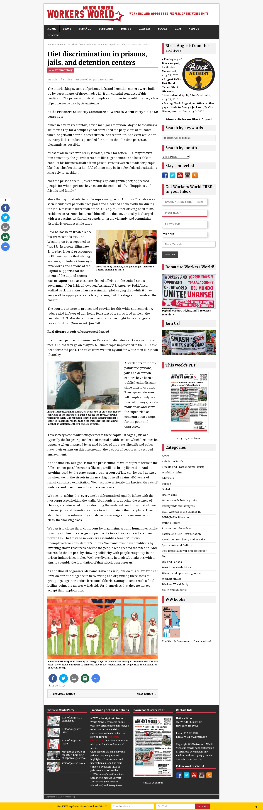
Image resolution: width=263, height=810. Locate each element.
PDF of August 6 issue (71, 742)
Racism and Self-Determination (181, 534)
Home (51, 28)
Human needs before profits (179, 500)
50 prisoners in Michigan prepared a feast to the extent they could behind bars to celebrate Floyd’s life (102, 663)
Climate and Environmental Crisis (183, 467)
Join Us (126, 28)
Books (162, 28)
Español (85, 28)
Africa (165, 455)
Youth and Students (174, 589)
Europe (166, 483)
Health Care (169, 495)
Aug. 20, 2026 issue (189, 438)
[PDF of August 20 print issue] (53, 723)
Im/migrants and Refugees (178, 506)
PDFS (178, 28)
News (67, 28)
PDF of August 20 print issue (72, 719)
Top (164, 556)
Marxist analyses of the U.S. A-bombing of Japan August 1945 (74, 755)
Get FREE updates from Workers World (82, 806)
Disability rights (172, 472)
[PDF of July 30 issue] (53, 769)
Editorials (168, 478)
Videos (194, 28)
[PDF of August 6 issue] (53, 746)
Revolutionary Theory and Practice (184, 539)
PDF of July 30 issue (73, 763)
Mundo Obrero (171, 522)
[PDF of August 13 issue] (53, 735)
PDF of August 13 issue (72, 731)
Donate (53, 35)
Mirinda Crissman (65, 79)
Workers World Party (175, 584)
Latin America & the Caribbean (181, 511)
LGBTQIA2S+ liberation (176, 517)
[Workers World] (131, 14)
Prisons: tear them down (177, 528)
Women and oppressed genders (181, 573)
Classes (144, 28)
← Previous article (62, 693)
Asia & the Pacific (173, 461)
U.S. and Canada (172, 562)
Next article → (146, 693)
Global (166, 489)
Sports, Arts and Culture (177, 545)
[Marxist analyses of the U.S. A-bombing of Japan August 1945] (53, 758)
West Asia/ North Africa (176, 567)
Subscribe (106, 28)
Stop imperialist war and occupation (184, 550)
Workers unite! (171, 578)
